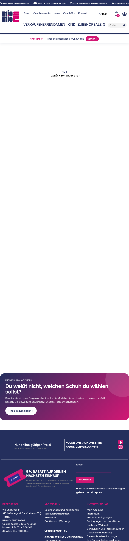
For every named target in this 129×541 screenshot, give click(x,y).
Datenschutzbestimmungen (109, 488)
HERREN (46, 24)
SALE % (99, 24)
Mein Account (95, 509)
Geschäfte (69, 13)
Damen (59, 24)
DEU (104, 14)
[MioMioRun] (11, 16)
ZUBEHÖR (85, 24)
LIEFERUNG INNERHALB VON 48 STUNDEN (90, 3)
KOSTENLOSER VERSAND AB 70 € (51, 3)
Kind (71, 24)
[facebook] (120, 442)
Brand (26, 13)
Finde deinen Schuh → (21, 410)
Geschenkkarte (41, 13)
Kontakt (82, 13)
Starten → (92, 38)
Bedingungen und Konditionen (62, 509)
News (57, 13)
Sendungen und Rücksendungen (105, 528)
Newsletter (51, 517)
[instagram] (120, 447)
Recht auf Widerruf (97, 524)
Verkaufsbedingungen (57, 513)
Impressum (93, 513)
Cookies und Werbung (57, 521)
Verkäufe (31, 24)
